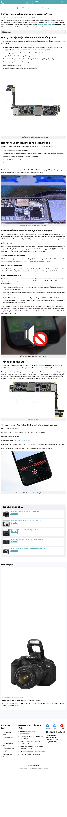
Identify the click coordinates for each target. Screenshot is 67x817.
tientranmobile (18, 17)
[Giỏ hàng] (61, 2)
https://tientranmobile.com (22, 440)
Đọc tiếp (5, 708)
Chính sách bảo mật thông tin (8, 750)
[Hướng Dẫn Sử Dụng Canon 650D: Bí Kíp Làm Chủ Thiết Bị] (33, 664)
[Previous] (2, 714)
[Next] (7, 714)
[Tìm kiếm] (65, 2)
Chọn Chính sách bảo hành (7, 755)
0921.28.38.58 (30, 731)
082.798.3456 (25, 733)
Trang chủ (21, 8)
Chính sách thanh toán (8, 739)
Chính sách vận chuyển (7, 733)
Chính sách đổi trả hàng (8, 744)
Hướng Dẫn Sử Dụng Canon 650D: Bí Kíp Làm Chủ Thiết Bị (21, 700)
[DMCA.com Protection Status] (33, 765)
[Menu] (2, 2)
